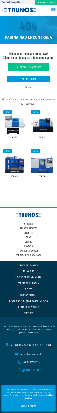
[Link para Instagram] (23, 370)
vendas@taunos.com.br (31, 354)
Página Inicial (28, 78)
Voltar (28, 86)
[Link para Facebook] (19, 370)
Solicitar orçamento (46, 2)
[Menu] (53, 10)
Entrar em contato (30, 67)
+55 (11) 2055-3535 (13, 2)
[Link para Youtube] (28, 370)
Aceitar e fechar (28, 406)
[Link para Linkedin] (33, 370)
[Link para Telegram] (37, 370)
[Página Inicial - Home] (20, 10)
